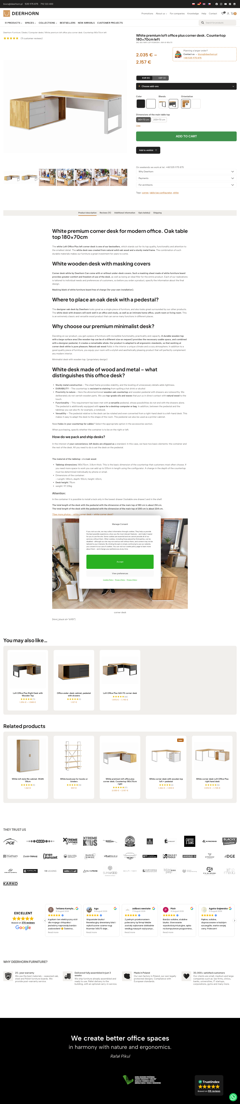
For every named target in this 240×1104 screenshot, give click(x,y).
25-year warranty (24, 972)
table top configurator (161, 192)
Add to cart (186, 136)
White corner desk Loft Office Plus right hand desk (212, 780)
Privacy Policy (120, 580)
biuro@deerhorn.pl (13, 4)
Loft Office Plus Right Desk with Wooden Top (28, 694)
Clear (138, 125)
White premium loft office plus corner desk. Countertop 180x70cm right (120, 781)
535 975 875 (31, 4)
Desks (24, 32)
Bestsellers (67, 23)
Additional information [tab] (124, 212)
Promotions (147, 13)
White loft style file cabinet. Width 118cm (28, 780)
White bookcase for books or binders (74, 780)
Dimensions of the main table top (153, 114)
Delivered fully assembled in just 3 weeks (93, 974)
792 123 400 (46, 4)
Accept (120, 562)
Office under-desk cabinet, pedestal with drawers (74, 694)
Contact (213, 13)
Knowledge (193, 13)
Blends (162, 96)
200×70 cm (159, 119)
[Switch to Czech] (209, 4)
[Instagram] (221, 4)
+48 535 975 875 (192, 58)
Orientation (187, 96)
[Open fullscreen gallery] (124, 165)
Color (139, 96)
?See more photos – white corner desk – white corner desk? (82, 514)
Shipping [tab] (157, 212)
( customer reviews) (32, 38)
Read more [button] (53, 932)
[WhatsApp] (233, 1097)
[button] (234, 920)
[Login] (228, 13)
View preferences (120, 573)
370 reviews (28, 922)
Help (204, 13)
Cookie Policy (108, 580)
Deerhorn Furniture (11, 32)
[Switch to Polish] (193, 4)
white (176, 192)
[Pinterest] (230, 4)
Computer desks (36, 32)
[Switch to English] (204, 4)
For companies (177, 13)
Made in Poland (142, 972)
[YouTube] (225, 4)
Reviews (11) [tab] (105, 212)
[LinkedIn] (234, 4)
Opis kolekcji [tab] (144, 212)
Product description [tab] (87, 212)
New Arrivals (86, 23)
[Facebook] (216, 4)
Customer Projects (110, 23)
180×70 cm (143, 119)
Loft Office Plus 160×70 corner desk (120, 693)
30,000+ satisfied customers (209, 972)
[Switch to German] (198, 4)
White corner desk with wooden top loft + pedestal (166, 780)
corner (145, 192)
